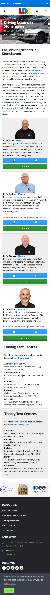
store (4, 114)
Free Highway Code (10, 520)
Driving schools (17, 35)
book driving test (20, 358)
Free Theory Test (9, 510)
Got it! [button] (9, 590)
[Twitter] (13, 568)
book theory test (20, 424)
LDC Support (7, 530)
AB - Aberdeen (32, 35)
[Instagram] (17, 568)
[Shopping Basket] (45, 11)
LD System (37, 70)
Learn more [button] (10, 583)
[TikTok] (21, 568)
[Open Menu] (4, 11)
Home (5, 35)
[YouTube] (47, 3)
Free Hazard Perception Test (14, 515)
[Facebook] (43, 3)
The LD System (8, 525)
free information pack (12, 108)
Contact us (10, 554)
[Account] (37, 11)
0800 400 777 (11, 550)
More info (25, 166)
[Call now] (13, 11)
